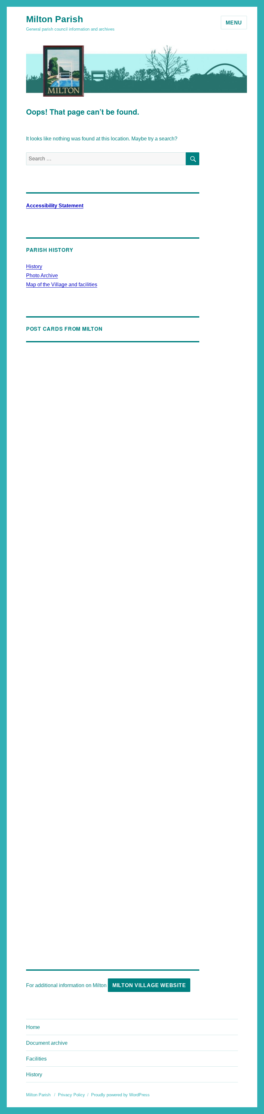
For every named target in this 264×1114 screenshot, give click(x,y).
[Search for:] (106, 158)
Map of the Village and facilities (61, 284)
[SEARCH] (192, 158)
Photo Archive (42, 275)
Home (33, 1027)
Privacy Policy (71, 1094)
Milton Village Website (149, 985)
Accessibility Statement (54, 205)
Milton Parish (54, 19)
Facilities (36, 1059)
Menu (234, 22)
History (34, 266)
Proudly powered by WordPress (120, 1094)
